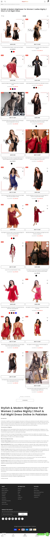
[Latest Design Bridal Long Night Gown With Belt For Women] (37, 66)
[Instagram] (6, 519)
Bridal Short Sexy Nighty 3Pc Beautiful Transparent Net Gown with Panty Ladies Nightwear (12, 308)
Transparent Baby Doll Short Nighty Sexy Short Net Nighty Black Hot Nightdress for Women (13, 121)
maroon (36, 88)
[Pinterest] (9, 519)
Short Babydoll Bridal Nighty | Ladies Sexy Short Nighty (12, 47)
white (40, 88)
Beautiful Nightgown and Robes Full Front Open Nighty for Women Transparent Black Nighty (37, 196)
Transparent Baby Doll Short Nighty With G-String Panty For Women (37, 48)
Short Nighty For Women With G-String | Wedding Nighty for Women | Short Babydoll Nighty (12, 233)
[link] (13, 535)
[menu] (1, 1)
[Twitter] (22, 519)
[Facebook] (3, 519)
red (14, 52)
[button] (23, 16)
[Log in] (45, 1)
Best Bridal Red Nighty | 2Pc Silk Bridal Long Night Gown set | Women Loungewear (37, 233)
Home (2, 4)
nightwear (20, 444)
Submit (22, 514)
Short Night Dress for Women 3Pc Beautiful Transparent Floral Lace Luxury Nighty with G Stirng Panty (37, 158)
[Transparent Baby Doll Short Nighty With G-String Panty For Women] (37, 30)
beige (38, 88)
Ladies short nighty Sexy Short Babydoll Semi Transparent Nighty (13, 84)
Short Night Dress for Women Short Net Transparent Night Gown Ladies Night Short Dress (13, 380)
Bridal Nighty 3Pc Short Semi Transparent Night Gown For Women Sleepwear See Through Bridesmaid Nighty (13, 158)
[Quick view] (23, 23)
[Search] (5, 1)
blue (16, 313)
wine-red (9, 313)
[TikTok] (13, 519)
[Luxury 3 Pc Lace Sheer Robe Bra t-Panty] (13, 253)
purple (15, 89)
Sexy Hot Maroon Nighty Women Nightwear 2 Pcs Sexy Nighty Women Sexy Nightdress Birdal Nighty (12, 345)
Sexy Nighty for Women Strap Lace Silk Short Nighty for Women (37, 345)
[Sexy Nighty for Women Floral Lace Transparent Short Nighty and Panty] (37, 290)
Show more (24, 400)
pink (38, 201)
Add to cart (37, 44)
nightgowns (5, 430)
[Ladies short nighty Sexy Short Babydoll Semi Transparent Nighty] (13, 66)
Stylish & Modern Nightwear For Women (12, 4)
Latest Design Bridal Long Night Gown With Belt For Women (37, 83)
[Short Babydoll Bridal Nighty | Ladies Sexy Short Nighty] (13, 30)
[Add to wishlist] (23, 20)
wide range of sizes (10, 458)
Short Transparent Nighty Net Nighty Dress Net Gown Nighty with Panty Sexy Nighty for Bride (12, 196)
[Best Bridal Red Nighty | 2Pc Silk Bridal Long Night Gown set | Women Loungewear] (37, 216)
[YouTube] (19, 519)
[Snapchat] (16, 519)
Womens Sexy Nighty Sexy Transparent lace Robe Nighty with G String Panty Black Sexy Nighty (37, 121)
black (12, 52)
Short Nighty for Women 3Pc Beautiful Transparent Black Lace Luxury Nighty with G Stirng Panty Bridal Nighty (37, 270)
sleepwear (18, 422)
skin (38, 276)
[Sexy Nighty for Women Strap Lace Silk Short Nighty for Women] (37, 328)
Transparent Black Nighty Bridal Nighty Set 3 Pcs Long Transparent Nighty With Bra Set (37, 389)
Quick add (12, 44)
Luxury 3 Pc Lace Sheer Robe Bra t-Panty (12, 269)
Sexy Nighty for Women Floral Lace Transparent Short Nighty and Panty (37, 308)
